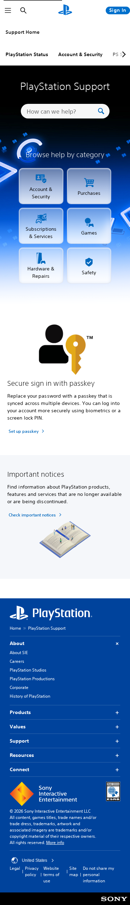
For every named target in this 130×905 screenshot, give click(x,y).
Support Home (23, 32)
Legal (15, 868)
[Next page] (122, 54)
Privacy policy (31, 871)
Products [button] (20, 712)
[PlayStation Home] (65, 10)
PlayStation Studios (28, 670)
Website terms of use (51, 874)
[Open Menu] (8, 10)
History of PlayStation (30, 696)
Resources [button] (22, 755)
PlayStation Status (27, 54)
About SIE (19, 652)
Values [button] (18, 726)
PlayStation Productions (32, 679)
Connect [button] (19, 769)
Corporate (19, 687)
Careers (17, 661)
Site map (73, 871)
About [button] (17, 643)
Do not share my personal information (98, 874)
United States (34, 860)
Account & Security (80, 54)
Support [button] (19, 741)
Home (15, 628)
